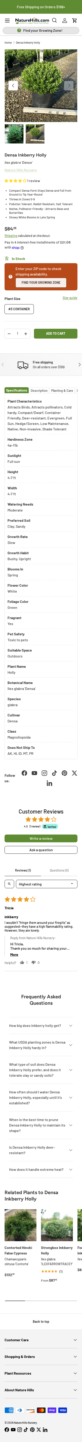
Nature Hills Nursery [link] (21, 170)
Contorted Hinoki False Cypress (18, 1250)
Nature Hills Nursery (25, 1422)
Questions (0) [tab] (59, 870)
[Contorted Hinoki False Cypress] (20, 1225)
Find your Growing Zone (41, 282)
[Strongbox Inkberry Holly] (57, 1225)
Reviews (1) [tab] (23, 870)
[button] (75, 21)
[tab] (17, 390)
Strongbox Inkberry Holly (57, 1250)
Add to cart (55, 333)
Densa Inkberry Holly (28, 42)
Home (8, 42)
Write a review (41, 838)
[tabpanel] (41, 576)
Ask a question (41, 850)
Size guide (70, 298)
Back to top (41, 1321)
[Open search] (9, 884)
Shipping (11, 236)
